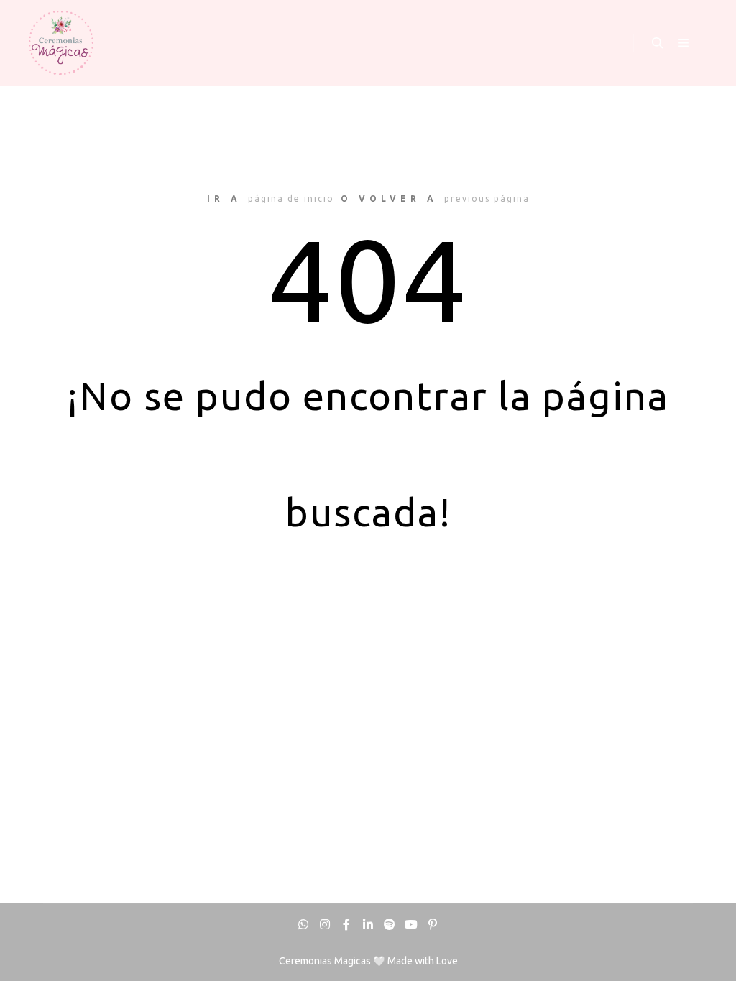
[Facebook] (346, 924)
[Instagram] (325, 924)
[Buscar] (658, 43)
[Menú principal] (683, 43)
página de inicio (291, 198)
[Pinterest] (432, 924)
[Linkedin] (368, 924)
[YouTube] (411, 924)
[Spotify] (389, 924)
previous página (487, 198)
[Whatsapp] (303, 924)
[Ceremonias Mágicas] (61, 43)
